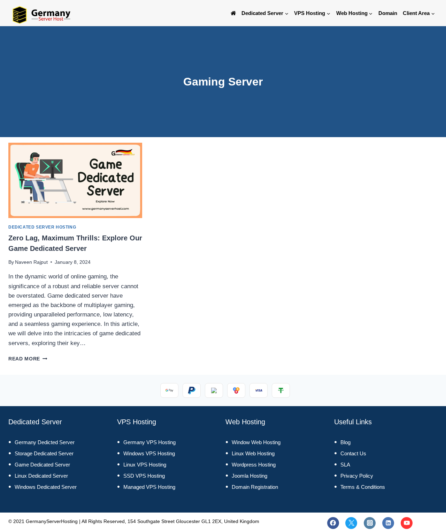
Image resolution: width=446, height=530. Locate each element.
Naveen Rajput (31, 262)
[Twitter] (351, 523)
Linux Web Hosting (253, 453)
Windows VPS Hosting (149, 453)
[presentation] (75, 180)
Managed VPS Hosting (149, 487)
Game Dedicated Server (42, 465)
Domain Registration (255, 487)
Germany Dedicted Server (45, 442)
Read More (27, 358)
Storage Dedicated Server (44, 453)
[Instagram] (370, 523)
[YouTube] (407, 523)
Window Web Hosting (256, 442)
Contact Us (353, 453)
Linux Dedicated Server (41, 476)
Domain (387, 13)
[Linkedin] (388, 523)
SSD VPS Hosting (144, 476)
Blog (345, 442)
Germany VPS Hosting (149, 442)
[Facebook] (333, 523)
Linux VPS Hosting (144, 465)
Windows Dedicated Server (46, 487)
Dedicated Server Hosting (42, 227)
